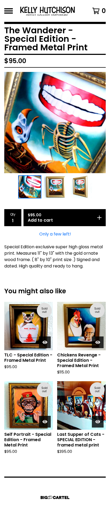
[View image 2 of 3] (55, 186)
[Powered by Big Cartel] (55, 497)
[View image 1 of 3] (29, 186)
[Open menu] (8, 11)
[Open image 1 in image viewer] (55, 122)
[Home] (48, 11)
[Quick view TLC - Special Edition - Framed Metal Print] (45, 342)
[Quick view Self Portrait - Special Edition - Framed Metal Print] (45, 422)
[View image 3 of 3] (80, 186)
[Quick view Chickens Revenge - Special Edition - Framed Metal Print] (98, 342)
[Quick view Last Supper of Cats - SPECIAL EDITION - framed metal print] (98, 422)
